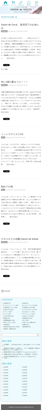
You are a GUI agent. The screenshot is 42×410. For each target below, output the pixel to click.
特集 (24, 324)
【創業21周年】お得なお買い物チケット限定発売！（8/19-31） (20, 354)
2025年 (25, 367)
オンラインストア (28, 305)
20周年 (6, 303)
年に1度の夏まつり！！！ (14, 82)
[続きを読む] (11, 58)
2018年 (6, 378)
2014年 (6, 384)
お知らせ (4, 85)
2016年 (6, 381)
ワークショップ (27, 314)
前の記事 (7, 291)
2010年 (6, 390)
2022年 (6, 373)
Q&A (24, 303)
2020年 (6, 375)
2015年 (25, 381)
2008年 (6, 392)
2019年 (25, 375)
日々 (3, 137)
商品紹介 (4, 31)
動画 (5, 318)
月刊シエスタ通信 (28, 322)
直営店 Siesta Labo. (9, 326)
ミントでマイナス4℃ (12, 134)
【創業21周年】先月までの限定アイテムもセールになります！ (20, 352)
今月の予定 (7, 316)
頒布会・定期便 (8, 329)
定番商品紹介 (8, 320)
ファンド (6, 312)
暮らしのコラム (8, 322)
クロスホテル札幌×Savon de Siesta (19, 239)
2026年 (6, 367)
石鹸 (6, 69)
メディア (6, 314)
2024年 (6, 370)
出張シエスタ (26, 316)
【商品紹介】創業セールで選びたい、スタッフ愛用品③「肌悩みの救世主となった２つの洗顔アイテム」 (21, 349)
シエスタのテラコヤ (28, 309)
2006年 (6, 395)
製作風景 (25, 326)
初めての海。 (8, 186)
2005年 (25, 395)
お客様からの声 (27, 307)
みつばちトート (27, 312)
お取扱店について (9, 307)
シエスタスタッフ (13, 31)
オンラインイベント (9, 305)
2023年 (25, 370)
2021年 (25, 373)
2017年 (25, 378)
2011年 (25, 387)
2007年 (25, 392)
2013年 (25, 384)
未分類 (6, 324)
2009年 (25, 390)
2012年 (6, 387)
